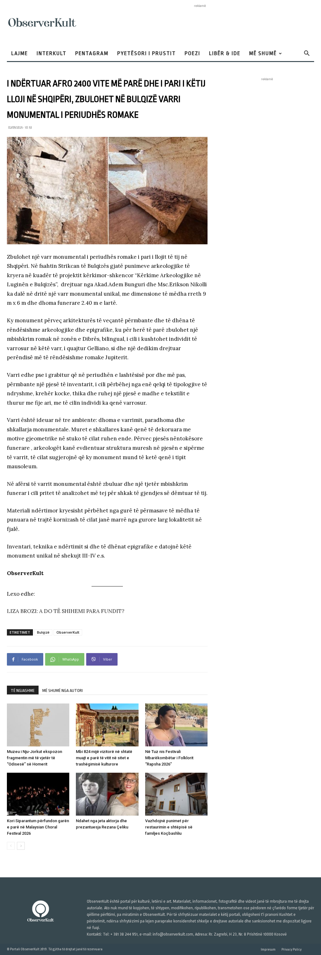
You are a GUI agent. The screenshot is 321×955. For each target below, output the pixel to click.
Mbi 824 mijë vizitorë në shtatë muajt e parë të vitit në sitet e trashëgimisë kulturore (104, 757)
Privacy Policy (292, 949)
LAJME (19, 53)
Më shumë (263, 53)
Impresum (268, 949)
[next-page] (21, 846)
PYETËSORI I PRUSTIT (146, 53)
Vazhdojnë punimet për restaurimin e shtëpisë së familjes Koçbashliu (168, 827)
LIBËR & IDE (224, 53)
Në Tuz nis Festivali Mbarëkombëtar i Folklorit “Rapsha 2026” (169, 757)
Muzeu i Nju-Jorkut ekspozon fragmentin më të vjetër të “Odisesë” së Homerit (34, 757)
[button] (306, 54)
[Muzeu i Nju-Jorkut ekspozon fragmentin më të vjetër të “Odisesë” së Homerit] (38, 724)
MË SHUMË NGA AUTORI (62, 690)
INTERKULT (51, 53)
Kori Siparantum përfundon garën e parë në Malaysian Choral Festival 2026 (38, 827)
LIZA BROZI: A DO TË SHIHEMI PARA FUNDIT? (65, 611)
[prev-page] (11, 846)
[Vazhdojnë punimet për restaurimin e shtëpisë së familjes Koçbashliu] (176, 794)
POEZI (192, 53)
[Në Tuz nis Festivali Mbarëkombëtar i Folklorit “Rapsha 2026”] (176, 724)
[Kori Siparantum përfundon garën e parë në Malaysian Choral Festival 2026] (38, 794)
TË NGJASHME (23, 690)
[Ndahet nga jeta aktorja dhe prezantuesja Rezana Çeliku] (107, 794)
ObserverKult (67, 632)
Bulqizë (43, 632)
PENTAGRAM (91, 53)
